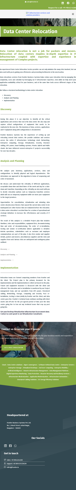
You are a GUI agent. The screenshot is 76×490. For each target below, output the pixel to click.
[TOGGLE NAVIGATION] (62, 14)
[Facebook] (68, 2)
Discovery (3, 249)
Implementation (5, 260)
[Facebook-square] (10, 445)
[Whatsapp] (73, 2)
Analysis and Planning (7, 255)
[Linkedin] (62, 2)
